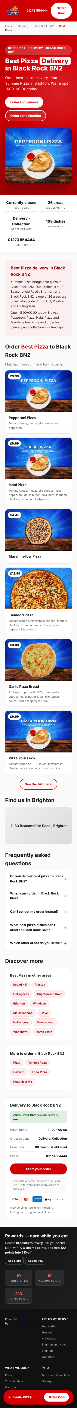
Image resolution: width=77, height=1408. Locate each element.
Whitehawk (20, 1031)
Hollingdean (21, 994)
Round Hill (20, 984)
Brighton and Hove (49, 994)
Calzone (18, 1072)
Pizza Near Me (22, 1081)
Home (9, 26)
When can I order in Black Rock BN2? (34, 895)
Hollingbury (21, 1022)
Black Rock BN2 (44, 26)
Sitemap (46, 1381)
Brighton (19, 1003)
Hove (44, 1013)
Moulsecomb (45, 1022)
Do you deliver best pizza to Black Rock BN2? (36, 878)
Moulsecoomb (23, 1013)
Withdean (39, 1003)
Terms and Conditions (56, 1375)
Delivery (23, 26)
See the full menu (38, 784)
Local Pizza (39, 1072)
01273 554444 (37, 10)
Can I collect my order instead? (34, 912)
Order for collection (25, 116)
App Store (14, 1260)
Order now (61, 10)
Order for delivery (24, 102)
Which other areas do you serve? (36, 943)
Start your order (38, 1169)
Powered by (11, 1321)
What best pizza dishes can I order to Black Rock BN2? (32, 927)
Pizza (16, 1062)
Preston (40, 984)
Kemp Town (44, 1031)
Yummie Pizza (37, 1062)
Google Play (35, 1260)
